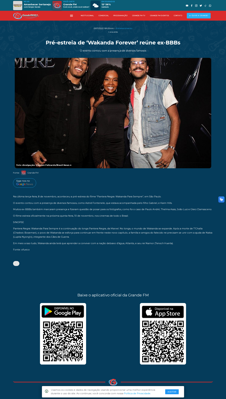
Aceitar (172, 392)
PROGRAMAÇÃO (120, 16)
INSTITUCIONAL (87, 16)
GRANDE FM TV (138, 16)
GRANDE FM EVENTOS (159, 16)
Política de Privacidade (137, 393)
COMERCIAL (103, 16)
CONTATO (178, 16)
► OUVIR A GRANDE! (198, 16)
